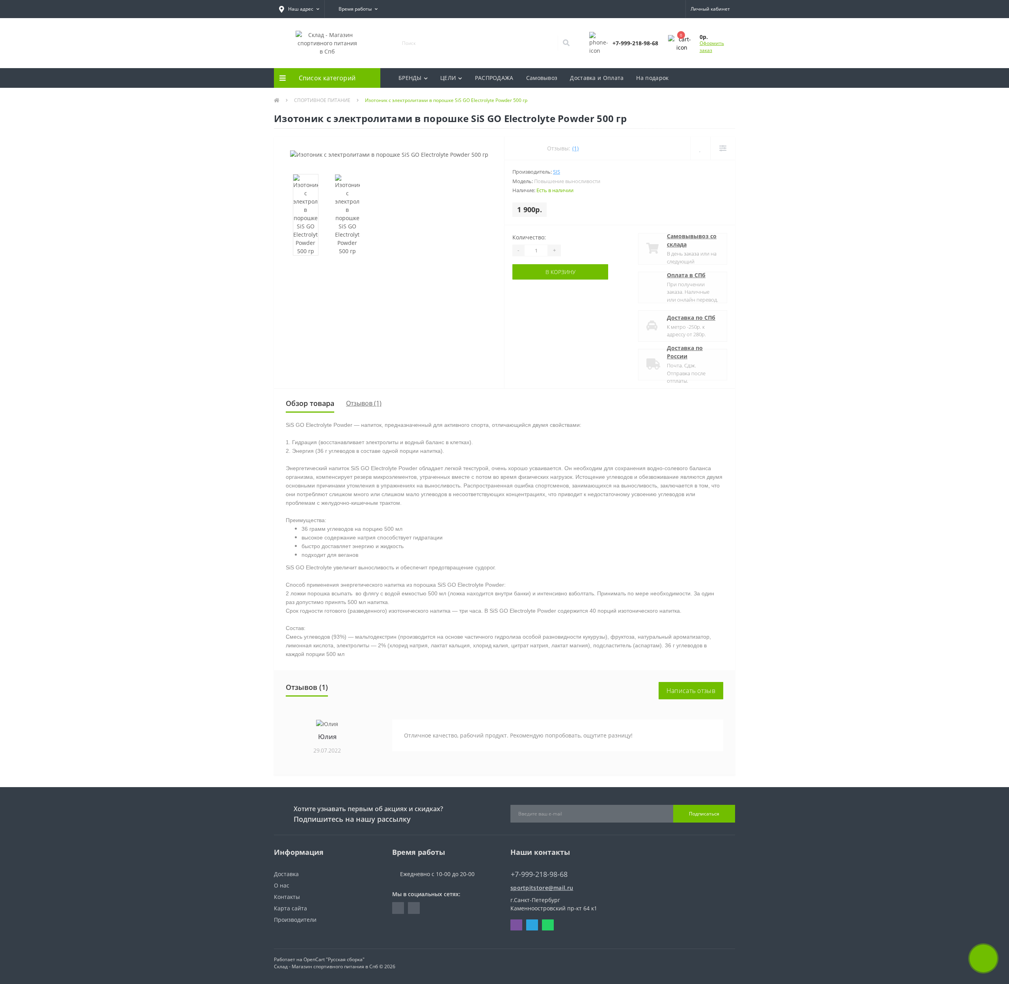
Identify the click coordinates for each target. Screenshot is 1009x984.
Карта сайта (290, 908)
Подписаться (704, 813)
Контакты (287, 897)
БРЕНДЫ (410, 78)
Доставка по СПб (691, 317)
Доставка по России (685, 352)
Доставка (286, 874)
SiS (556, 171)
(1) (575, 148)
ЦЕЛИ (448, 78)
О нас (281, 885)
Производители (295, 919)
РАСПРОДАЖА (494, 78)
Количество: (529, 237)
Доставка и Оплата (597, 78)
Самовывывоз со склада (692, 240)
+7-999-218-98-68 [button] (539, 874)
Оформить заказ (712, 47)
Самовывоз (542, 78)
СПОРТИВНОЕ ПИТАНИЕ (322, 100)
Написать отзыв (690, 690)
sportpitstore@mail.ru (541, 887)
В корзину (560, 272)
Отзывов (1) (364, 403)
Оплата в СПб (686, 275)
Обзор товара (310, 403)
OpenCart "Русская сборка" (334, 959)
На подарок (652, 78)
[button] (299, 9)
